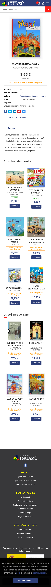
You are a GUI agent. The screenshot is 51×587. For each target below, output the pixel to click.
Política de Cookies (25, 509)
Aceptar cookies (25, 581)
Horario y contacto (25, 537)
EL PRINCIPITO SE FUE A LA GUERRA (14, 344)
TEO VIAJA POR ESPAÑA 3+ (36, 191)
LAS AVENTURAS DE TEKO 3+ (14, 188)
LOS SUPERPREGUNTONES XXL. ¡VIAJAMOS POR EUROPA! (14, 286)
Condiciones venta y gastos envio (25, 505)
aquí (18, 573)
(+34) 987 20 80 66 (25, 477)
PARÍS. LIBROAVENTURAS (36, 287)
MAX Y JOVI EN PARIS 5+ (14, 240)
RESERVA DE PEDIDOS (25, 533)
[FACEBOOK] (25, 465)
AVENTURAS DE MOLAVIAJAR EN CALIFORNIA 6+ (36, 241)
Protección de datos (25, 501)
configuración (39, 573)
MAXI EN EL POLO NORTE (15, 400)
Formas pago (25, 513)
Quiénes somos (25, 530)
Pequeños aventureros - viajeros (33, 96)
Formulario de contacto (25, 484)
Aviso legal (25, 497)
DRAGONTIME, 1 (36, 343)
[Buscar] (48, 9)
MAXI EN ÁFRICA (36, 399)
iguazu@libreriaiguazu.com (25, 480)
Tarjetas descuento (25, 517)
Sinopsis (11, 128)
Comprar (14, 206)
